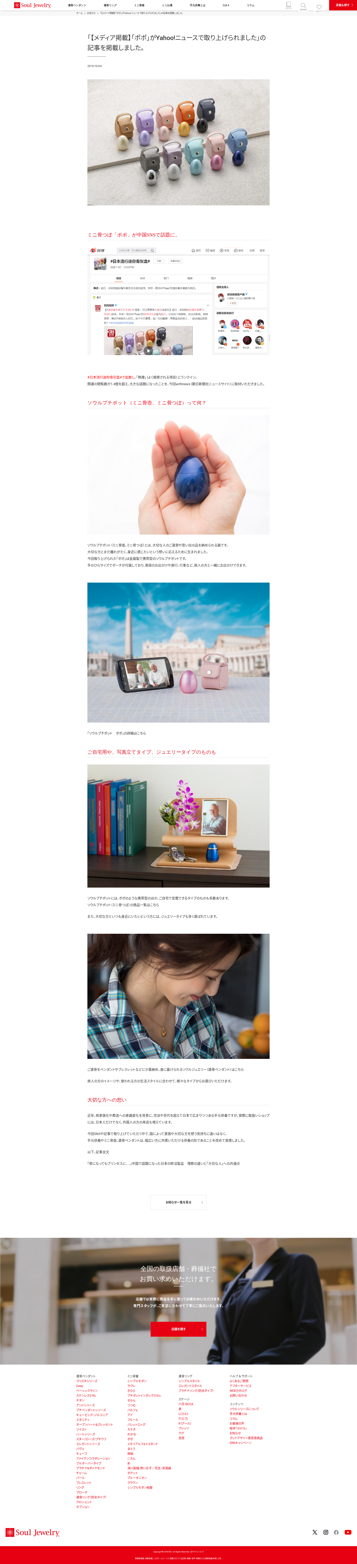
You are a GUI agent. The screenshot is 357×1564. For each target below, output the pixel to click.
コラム (251, 5)
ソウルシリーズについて (244, 1409)
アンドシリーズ (85, 1405)
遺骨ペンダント (77, 5)
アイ (130, 1415)
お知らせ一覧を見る (178, 1202)
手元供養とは (197, 5)
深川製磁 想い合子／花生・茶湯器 (149, 1468)
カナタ (131, 1429)
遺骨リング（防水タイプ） (91, 1497)
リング (80, 1487)
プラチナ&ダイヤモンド (90, 1468)
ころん (131, 1458)
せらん (131, 1400)
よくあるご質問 (239, 1381)
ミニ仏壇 (167, 5)
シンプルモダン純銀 (139, 1487)
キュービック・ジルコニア (92, 1415)
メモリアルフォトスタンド (142, 1444)
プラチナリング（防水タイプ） (196, 1391)
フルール (132, 1420)
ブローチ (82, 1492)
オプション (82, 1507)
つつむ (131, 1405)
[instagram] (326, 1532)
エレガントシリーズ (88, 1444)
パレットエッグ (136, 1424)
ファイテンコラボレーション (93, 1458)
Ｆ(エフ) (183, 1418)
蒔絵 (130, 1453)
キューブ (81, 1453)
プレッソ (183, 1428)
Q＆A (226, 5)
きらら (131, 1391)
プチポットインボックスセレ (144, 1395)
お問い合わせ (238, 1395)
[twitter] (315, 1532)
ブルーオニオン (137, 1478)
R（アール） (185, 1423)
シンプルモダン (137, 1381)
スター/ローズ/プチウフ (91, 1439)
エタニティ (82, 1420)
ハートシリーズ (85, 1434)
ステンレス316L (86, 1395)
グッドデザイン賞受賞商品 (246, 1438)
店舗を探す (343, 5)
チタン (80, 1400)
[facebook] (336, 1532)
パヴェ (80, 1449)
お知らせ (235, 1433)
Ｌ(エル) (183, 1414)
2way (79, 1386)
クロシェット (84, 1502)
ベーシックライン (87, 1391)
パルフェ (132, 1410)
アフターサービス (240, 1386)
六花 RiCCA (185, 1404)
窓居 (181, 1438)
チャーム (81, 1473)
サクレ (131, 1386)
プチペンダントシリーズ (91, 1410)
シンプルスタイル (189, 1381)
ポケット (132, 1473)
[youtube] (348, 1532)
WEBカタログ (238, 1391)
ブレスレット (83, 1482)
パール (80, 1478)
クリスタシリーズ (86, 1381)
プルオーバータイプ (88, 1463)
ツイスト (81, 1429)
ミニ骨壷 (139, 5)
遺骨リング (110, 5)
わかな (131, 1434)
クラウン (132, 1482)
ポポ (130, 1439)
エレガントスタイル (190, 1386)
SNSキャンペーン (241, 1443)
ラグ (181, 1433)
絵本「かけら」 (238, 1428)
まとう (131, 1449)
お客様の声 (237, 1423)
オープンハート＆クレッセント (94, 1424)
